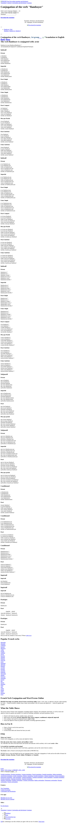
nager (2, 662)
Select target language (7, 12)
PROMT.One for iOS (6, 798)
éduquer (3, 666)
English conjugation (17, 780)
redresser (3, 672)
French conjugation (12, 782)
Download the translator (7, 17)
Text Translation (5, 788)
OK (2, 821)
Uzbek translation (48, 777)
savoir (2, 654)
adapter (2, 675)
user (2, 687)
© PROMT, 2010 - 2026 (18, 770)
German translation (27, 774)
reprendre (3, 678)
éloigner (3, 693)
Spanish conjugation (6, 780)
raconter (3, 668)
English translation (5, 774)
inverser (3, 669)
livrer (2, 694)
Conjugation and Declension (8, 791)
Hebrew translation (28, 776)
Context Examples (5, 790)
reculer (2, 651)
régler (2, 691)
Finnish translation (5, 779)
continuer (3, 645)
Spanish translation (47, 774)
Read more (41, 821)
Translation (3, 3)
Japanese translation (27, 779)
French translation (37, 774)
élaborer (3, 659)
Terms (2, 770)
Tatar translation (17, 777)
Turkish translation (27, 777)
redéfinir (3, 653)
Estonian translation (16, 779)
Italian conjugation (39, 780)
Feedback (8, 813)
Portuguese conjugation (51, 780)
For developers (4, 806)
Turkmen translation (37, 777)
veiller (2, 650)
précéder (3, 670)
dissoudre (3, 642)
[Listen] (40, 37)
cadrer (2, 688)
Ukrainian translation (58, 777)
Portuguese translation (6, 777)
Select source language (7, 11)
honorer (3, 647)
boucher (3, 656)
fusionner (3, 663)
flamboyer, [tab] (12, 30)
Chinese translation (49, 776)
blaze (8, 39)
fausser (2, 679)
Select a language (5, 771)
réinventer (3, 673)
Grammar (29, 3)
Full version (8, 770)
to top (2, 768)
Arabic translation (17, 776)
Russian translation (16, 774)
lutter (2, 685)
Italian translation (57, 774)
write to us (28, 635)
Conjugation (19, 3)
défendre (3, 665)
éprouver (3, 676)
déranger (3, 684)
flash (3, 39)
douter (2, 690)
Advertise (8, 818)
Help (6, 815)
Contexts (9, 3)
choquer (3, 657)
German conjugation (28, 780)
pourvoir (3, 660)
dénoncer (3, 648)
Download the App (10, 817)
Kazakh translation (38, 776)
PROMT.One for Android (7, 799)
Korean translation (59, 776)
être (2, 681)
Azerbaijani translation (6, 776)
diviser (2, 682)
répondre (3, 644)
